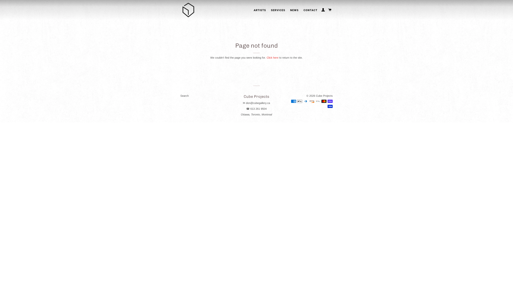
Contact (310, 10)
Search (184, 95)
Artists (260, 10)
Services (278, 10)
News (294, 10)
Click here (272, 57)
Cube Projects (324, 95)
